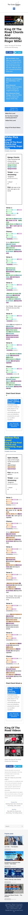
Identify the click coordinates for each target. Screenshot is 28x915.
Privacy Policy (12, 905)
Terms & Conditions (10, 906)
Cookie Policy (19, 905)
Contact (16, 906)
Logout (19, 908)
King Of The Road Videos (12, 127)
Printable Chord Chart (10, 151)
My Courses (8, 904)
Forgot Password (13, 908)
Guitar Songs (7, 849)
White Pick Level (10, 113)
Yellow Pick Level (10, 120)
